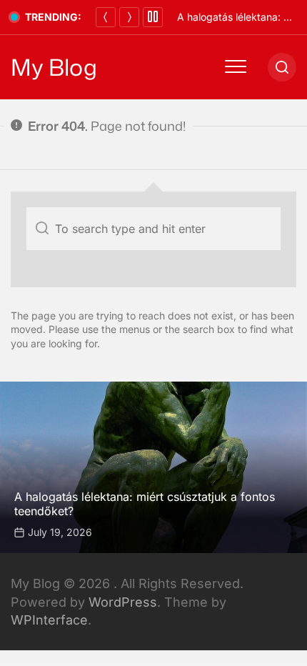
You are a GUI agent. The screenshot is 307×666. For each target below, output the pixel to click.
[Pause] (153, 17)
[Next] (129, 17)
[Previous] (106, 17)
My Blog (54, 67)
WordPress (123, 602)
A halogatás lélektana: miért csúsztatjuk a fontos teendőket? (144, 503)
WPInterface (49, 619)
